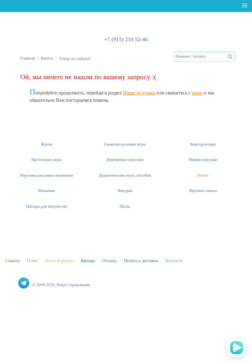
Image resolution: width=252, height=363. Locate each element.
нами (197, 92)
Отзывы (109, 260)
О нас (32, 260)
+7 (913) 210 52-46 (126, 39)
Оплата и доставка (141, 260)
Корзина (243, 58)
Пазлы (125, 206)
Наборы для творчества (46, 206)
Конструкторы (203, 144)
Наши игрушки (139, 92)
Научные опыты (203, 190)
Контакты (174, 260)
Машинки (46, 190)
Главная (12, 260)
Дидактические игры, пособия (125, 175)
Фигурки (124, 190)
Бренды (88, 260)
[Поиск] (230, 56)
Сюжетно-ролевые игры (125, 144)
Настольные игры (46, 159)
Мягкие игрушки (202, 159)
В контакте (10, 283)
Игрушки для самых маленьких (46, 175)
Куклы (46, 144)
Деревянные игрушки (125, 159)
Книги (203, 175)
